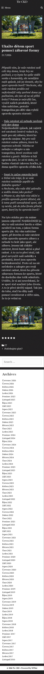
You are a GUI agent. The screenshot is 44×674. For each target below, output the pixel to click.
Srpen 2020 (7, 566)
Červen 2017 (8, 646)
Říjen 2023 (7, 473)
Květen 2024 (8, 451)
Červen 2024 (8, 447)
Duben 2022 (7, 515)
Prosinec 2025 (8, 396)
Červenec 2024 (9, 444)
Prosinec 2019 (8, 588)
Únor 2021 (7, 550)
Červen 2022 (8, 512)
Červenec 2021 (9, 537)
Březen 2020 (8, 579)
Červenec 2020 (9, 569)
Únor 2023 (7, 492)
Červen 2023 (8, 483)
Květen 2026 (8, 386)
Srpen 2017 (7, 640)
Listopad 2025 (8, 399)
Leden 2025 (7, 431)
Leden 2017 (7, 656)
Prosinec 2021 (8, 521)
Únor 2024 (7, 460)
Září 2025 (6, 406)
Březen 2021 (8, 547)
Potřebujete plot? (14, 348)
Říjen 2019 (7, 595)
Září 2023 (6, 476)
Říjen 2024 (7, 441)
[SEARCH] (41, 8)
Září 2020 (6, 563)
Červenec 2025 (9, 412)
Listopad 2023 (8, 470)
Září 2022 (6, 505)
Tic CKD (22, 2)
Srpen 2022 (7, 508)
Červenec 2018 (9, 624)
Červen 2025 (8, 415)
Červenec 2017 (9, 643)
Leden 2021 (7, 553)
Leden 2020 (7, 585)
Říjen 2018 (7, 617)
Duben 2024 (7, 454)
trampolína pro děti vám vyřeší (20, 110)
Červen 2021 (8, 540)
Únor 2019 (7, 611)
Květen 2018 (8, 627)
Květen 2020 (8, 576)
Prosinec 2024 (8, 435)
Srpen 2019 (7, 598)
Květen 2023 (8, 486)
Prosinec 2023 (8, 467)
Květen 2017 (8, 649)
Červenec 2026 (9, 380)
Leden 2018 (7, 630)
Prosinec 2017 (8, 633)
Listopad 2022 (8, 499)
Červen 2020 (8, 572)
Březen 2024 (8, 457)
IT (6, 345)
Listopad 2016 (8, 659)
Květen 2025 (8, 419)
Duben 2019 (7, 608)
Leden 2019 (7, 614)
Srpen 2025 (7, 409)
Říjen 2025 (7, 403)
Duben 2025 (7, 422)
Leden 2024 (7, 463)
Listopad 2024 (8, 438)
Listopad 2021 (8, 524)
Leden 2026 (7, 393)
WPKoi (34, 668)
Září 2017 (6, 637)
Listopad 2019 (8, 592)
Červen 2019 (8, 605)
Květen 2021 (8, 544)
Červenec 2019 (9, 601)
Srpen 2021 (7, 534)
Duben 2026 (7, 390)
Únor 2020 (7, 582)
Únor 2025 (7, 428)
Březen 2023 (8, 489)
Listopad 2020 (8, 560)
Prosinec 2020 (8, 556)
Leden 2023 (7, 495)
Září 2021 (6, 531)
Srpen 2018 (7, 621)
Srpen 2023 (7, 479)
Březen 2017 (8, 653)
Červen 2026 (8, 383)
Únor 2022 (7, 518)
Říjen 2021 (7, 528)
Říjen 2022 (7, 502)
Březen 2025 (8, 425)
